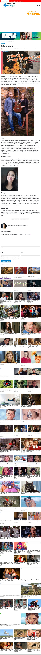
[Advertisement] (20, 24)
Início (2, 41)
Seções (5, 41)
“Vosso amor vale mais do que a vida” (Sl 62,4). (7, 276)
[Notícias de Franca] (9, 5)
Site (22, 252)
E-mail (2, 252)
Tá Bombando (16, 219)
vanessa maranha (25, 219)
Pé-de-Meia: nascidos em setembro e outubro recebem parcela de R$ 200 (21, 1)
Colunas (8, 41)
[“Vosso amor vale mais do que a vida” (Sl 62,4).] (7, 270)
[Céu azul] (34, 270)
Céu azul (29, 275)
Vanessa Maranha (12, 224)
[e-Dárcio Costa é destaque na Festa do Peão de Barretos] (20, 270)
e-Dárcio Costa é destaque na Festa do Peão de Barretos (20, 276)
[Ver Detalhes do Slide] (20, 12)
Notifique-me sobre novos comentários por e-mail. (10, 256)
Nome (2, 247)
